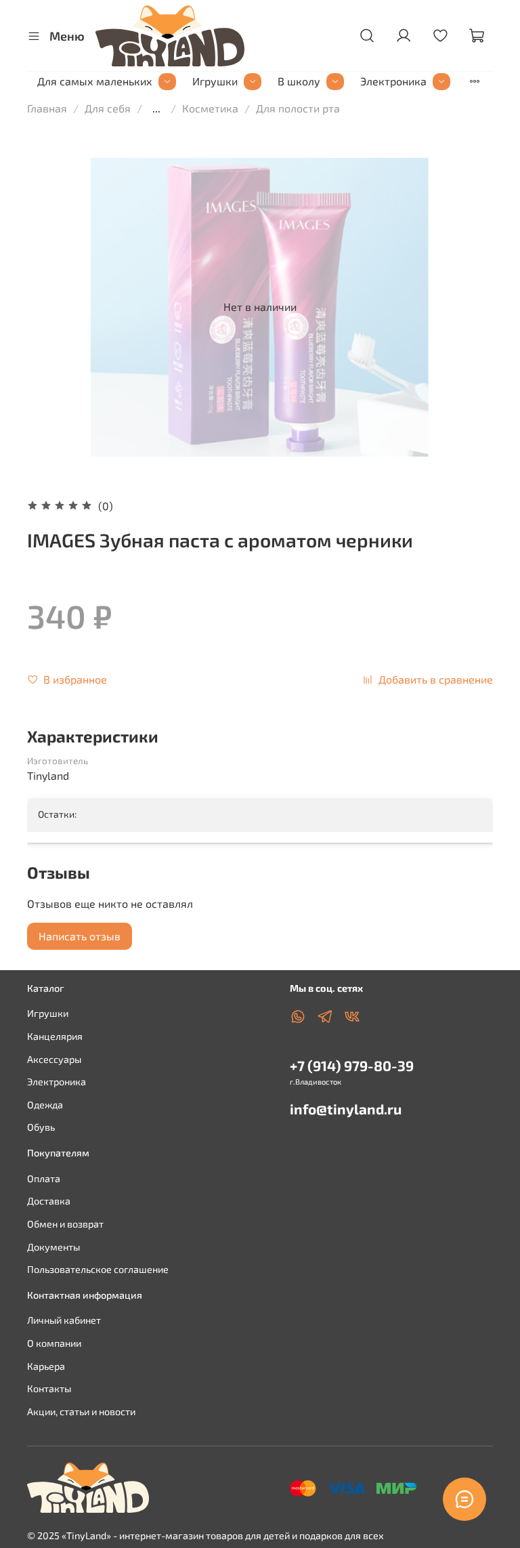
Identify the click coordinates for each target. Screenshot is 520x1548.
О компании (54, 1343)
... (156, 108)
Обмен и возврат (65, 1224)
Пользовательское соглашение (98, 1269)
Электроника (393, 81)
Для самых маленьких (94, 81)
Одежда (45, 1104)
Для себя (108, 108)
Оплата (43, 1178)
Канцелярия (55, 1036)
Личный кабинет (64, 1320)
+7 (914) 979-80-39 (352, 1065)
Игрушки (215, 81)
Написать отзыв (80, 935)
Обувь (41, 1127)
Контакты (49, 1388)
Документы (53, 1247)
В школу (299, 81)
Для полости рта (298, 108)
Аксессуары (54, 1059)
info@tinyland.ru (346, 1108)
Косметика (210, 108)
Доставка (48, 1201)
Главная (47, 108)
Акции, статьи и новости (81, 1411)
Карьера (46, 1366)
